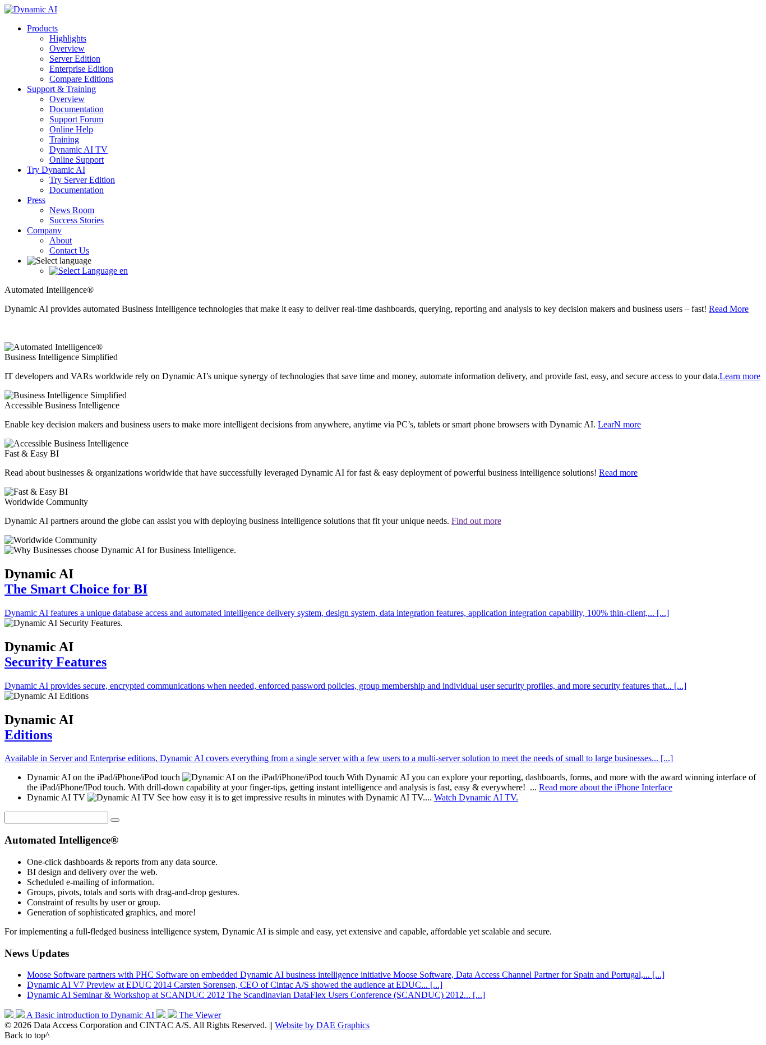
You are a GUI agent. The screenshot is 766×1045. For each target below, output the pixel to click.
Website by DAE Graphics (322, 1025)
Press (36, 200)
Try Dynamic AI (56, 169)
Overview (67, 48)
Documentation (76, 109)
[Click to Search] (114, 820)
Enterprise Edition (81, 68)
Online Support (76, 159)
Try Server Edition (82, 180)
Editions (28, 735)
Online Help (71, 129)
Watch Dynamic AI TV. (476, 797)
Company (44, 230)
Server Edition (74, 58)
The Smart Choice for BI (75, 589)
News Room (71, 210)
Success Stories (76, 220)
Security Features (55, 662)
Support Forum (76, 119)
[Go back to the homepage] (30, 9)
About (60, 240)
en (122, 270)
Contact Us (69, 250)
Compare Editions (81, 79)
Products (42, 28)
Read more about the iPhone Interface (605, 787)
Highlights (67, 38)
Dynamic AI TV (78, 149)
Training (64, 139)
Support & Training (61, 89)
